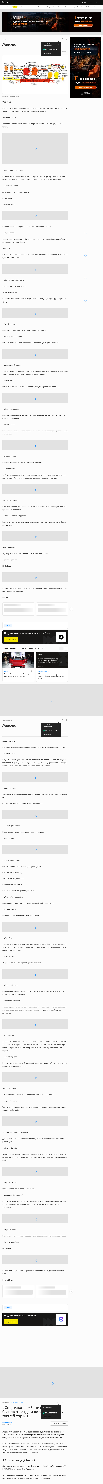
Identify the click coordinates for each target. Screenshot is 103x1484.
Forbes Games (9, 7)
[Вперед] (71, 555)
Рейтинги (23, 7)
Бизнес (6, 617)
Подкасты (41, 7)
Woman (60, 7)
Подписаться (11, 586)
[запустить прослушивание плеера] (58, 39)
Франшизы (32, 7)
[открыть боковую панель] (91, 2)
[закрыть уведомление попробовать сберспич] (58, 44)
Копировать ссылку (60, 1370)
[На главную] (6, 2)
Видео (49, 7)
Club (87, 7)
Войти (84, 2)
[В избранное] (31, 617)
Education (80, 7)
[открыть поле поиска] (95, 2)
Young (73, 7)
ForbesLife (7, 1300)
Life (54, 7)
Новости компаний (43, 617)
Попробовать (47, 53)
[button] (100, 2)
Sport (67, 7)
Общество (41, 1300)
